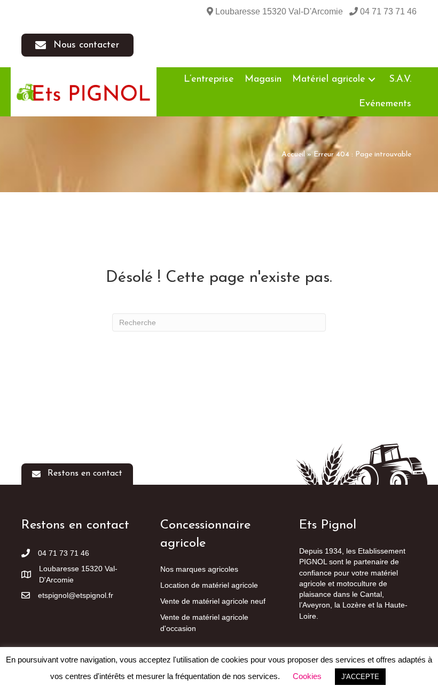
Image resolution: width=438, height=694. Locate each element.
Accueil (293, 155)
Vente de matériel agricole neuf (212, 601)
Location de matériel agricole (209, 585)
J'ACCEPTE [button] (360, 677)
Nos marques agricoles (199, 569)
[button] (77, 45)
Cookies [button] (307, 676)
